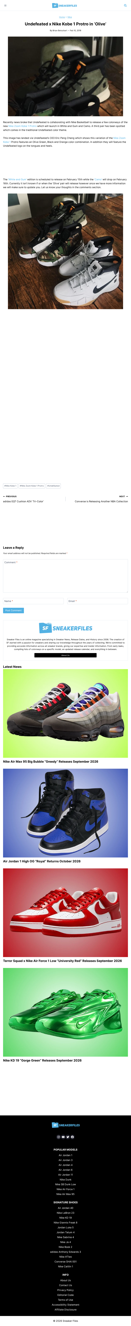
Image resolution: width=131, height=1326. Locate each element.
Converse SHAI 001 (65, 1261)
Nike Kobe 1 (10, 486)
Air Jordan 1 (65, 1155)
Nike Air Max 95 (65, 1194)
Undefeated (53, 486)
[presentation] (65, 713)
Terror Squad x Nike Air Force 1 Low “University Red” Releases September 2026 (62, 961)
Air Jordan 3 (66, 1160)
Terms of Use (65, 1299)
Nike (70, 17)
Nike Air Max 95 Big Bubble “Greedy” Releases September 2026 (50, 761)
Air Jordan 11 (65, 1174)
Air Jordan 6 (66, 1169)
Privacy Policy (65, 1290)
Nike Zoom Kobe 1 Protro (22, 126)
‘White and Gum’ (17, 179)
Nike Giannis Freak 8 (65, 1222)
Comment (11, 562)
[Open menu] (5, 5)
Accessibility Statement (65, 1304)
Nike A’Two (65, 1256)
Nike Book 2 (65, 1247)
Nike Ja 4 (65, 1242)
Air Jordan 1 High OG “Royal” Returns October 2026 (42, 861)
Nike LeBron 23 (65, 1212)
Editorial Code (65, 1295)
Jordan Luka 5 (65, 1227)
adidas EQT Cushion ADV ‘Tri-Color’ (23, 499)
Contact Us (65, 1285)
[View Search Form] (125, 5)
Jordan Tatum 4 (66, 1232)
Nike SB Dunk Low (65, 1184)
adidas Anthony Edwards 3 (65, 1251)
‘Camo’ (98, 179)
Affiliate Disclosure (66, 1309)
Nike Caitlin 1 (65, 1266)
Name (8, 601)
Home (62, 17)
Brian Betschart (60, 30)
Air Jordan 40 (65, 1208)
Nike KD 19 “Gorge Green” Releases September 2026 (42, 1060)
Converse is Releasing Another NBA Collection (101, 499)
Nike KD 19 (65, 1217)
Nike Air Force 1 (65, 1189)
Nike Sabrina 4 (65, 1237)
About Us (65, 1280)
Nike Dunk (65, 1179)
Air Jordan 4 (66, 1165)
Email (73, 601)
